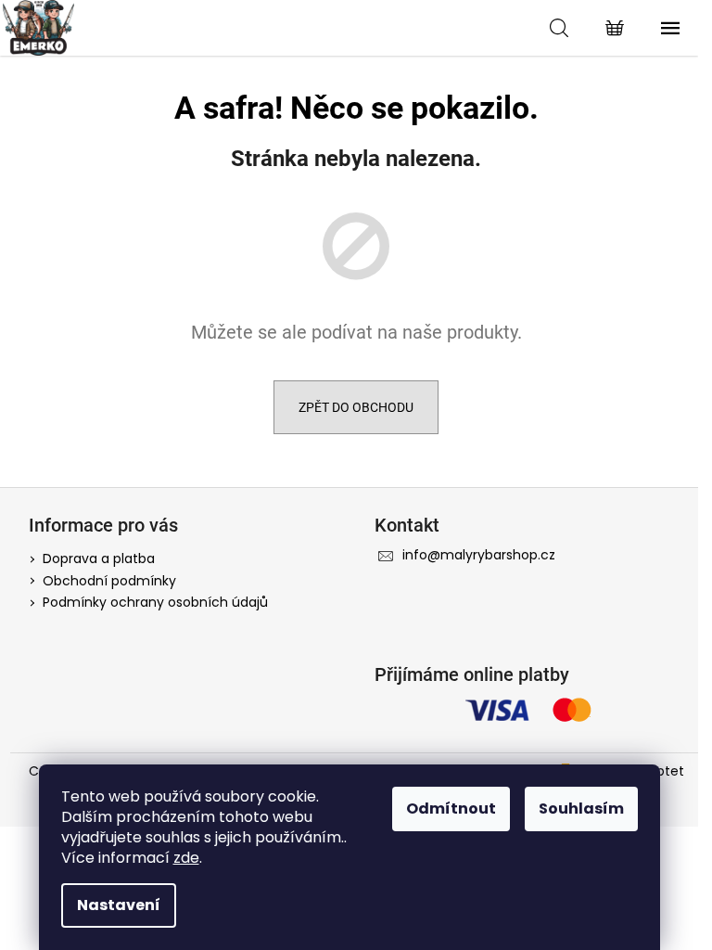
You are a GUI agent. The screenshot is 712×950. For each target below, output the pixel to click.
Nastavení (118, 905)
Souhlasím (581, 808)
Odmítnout (451, 808)
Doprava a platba (99, 558)
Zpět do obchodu (356, 407)
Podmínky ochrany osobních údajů (155, 602)
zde (186, 857)
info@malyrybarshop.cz (478, 555)
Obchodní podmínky (109, 580)
